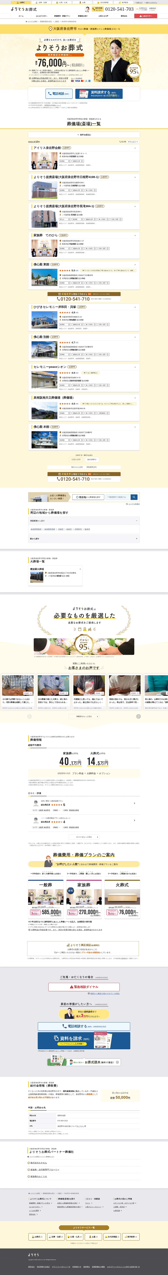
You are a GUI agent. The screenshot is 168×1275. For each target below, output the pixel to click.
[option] (84, 1163)
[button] (49, 79)
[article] (84, 806)
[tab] (21, 2)
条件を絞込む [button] (85, 135)
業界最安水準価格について (52, 105)
